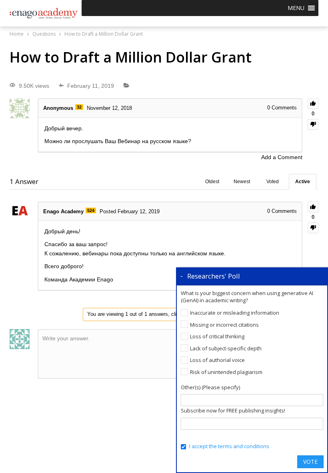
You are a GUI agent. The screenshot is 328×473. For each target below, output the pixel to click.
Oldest (212, 181)
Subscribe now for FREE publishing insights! (233, 410)
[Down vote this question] (313, 124)
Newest (242, 181)
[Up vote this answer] (313, 207)
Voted (272, 181)
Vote (310, 461)
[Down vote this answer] (313, 227)
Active (302, 181)
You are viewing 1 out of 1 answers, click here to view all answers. (164, 314)
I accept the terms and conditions (229, 446)
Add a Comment (281, 157)
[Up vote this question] (313, 103)
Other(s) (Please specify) (210, 387)
